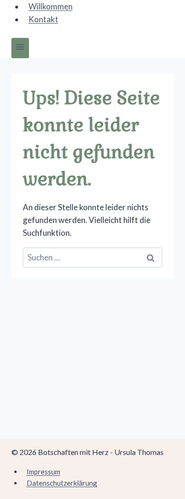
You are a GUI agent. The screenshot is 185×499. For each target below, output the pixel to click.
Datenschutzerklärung (62, 483)
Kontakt (43, 19)
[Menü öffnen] (20, 48)
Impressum (43, 471)
